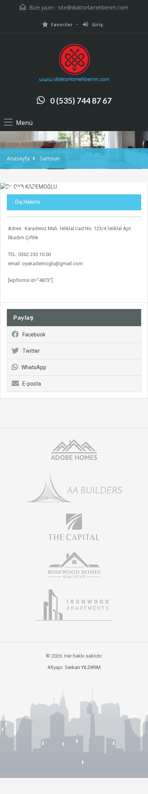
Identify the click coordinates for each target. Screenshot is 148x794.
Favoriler (62, 24)
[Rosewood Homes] (74, 564)
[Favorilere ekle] (20, 192)
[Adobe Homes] (74, 449)
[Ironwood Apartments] (74, 604)
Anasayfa (18, 158)
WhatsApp (33, 367)
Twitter (31, 351)
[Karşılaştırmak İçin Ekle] (7, 190)
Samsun (50, 158)
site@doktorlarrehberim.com (93, 7)
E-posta (31, 384)
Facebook (34, 334)
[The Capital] (74, 526)
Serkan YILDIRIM (83, 667)
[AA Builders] (74, 486)
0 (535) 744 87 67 (81, 100)
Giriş (97, 24)
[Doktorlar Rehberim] (74, 63)
